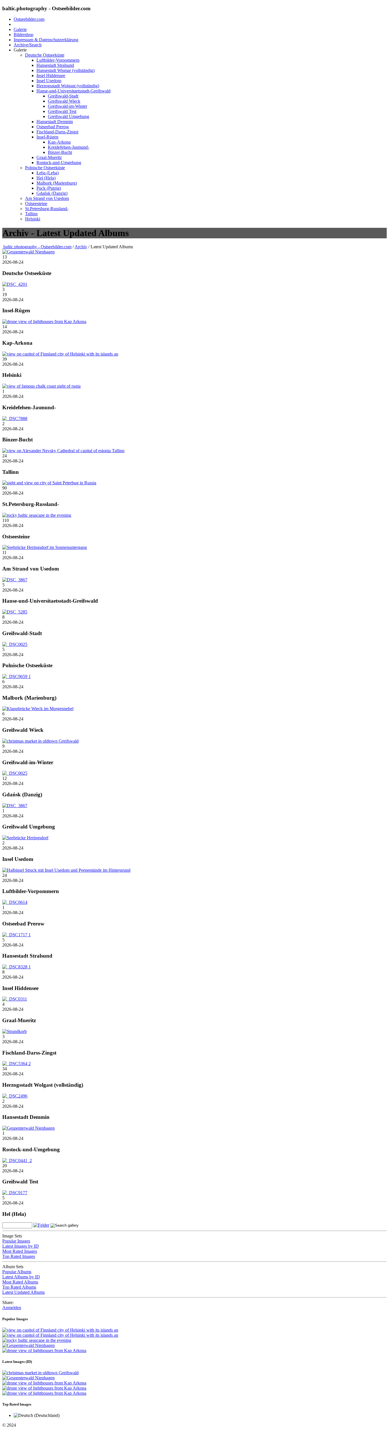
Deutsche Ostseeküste (44, 55)
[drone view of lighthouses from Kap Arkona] (44, 1350)
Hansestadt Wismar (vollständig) (65, 70)
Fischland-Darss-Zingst (57, 131)
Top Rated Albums (19, 1287)
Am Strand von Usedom (47, 198)
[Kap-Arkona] (44, 321)
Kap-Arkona (59, 142)
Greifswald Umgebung (68, 116)
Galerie (20, 29)
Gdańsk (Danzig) (51, 193)
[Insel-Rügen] (14, 284)
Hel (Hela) (46, 177)
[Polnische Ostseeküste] (14, 644)
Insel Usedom (48, 80)
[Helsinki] (60, 354)
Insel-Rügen (47, 137)
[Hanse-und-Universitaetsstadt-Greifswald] (14, 579)
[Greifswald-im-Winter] (40, 741)
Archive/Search (28, 44)
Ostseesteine (36, 203)
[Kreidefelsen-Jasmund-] (41, 386)
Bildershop (23, 34)
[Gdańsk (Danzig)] (14, 773)
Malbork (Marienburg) (56, 183)
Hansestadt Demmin (54, 121)
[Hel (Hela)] (14, 1192)
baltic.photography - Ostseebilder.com (36, 246)
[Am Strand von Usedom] (44, 547)
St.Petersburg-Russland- (46, 208)
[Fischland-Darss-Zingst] (14, 1031)
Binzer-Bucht (60, 152)
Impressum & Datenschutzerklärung (46, 39)
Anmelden (11, 1307)
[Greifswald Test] (17, 1160)
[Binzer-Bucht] (14, 418)
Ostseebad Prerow (52, 126)
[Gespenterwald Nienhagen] (28, 1345)
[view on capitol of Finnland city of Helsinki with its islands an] (60, 1330)
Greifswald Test (62, 111)
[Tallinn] (63, 450)
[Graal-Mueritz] (14, 999)
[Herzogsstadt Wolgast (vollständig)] (16, 1063)
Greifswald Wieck (64, 101)
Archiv (81, 246)
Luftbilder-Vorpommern (57, 60)
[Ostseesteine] (36, 515)
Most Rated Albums (20, 1282)
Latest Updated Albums (23, 1292)
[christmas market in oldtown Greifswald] (40, 1372)
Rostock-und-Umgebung (58, 162)
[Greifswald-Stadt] (14, 611)
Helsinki (32, 218)
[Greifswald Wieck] (37, 708)
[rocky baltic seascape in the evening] (36, 1340)
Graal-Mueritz (49, 157)
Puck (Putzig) (48, 188)
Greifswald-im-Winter (67, 106)
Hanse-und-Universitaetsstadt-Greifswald (73, 90)
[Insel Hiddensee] (16, 966)
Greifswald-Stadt (63, 96)
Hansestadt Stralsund (55, 65)
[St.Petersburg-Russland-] (49, 482)
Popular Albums (16, 1271)
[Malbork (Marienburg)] (16, 676)
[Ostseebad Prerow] (14, 902)
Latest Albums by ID (21, 1276)
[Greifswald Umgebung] (14, 805)
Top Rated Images (18, 1256)
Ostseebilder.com (29, 19)
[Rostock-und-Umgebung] (28, 1128)
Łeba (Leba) (47, 172)
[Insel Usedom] (25, 837)
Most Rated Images (19, 1251)
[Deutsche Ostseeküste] (28, 251)
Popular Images (16, 1241)
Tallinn (31, 213)
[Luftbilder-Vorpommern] (66, 870)
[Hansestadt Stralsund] (16, 934)
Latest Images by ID (20, 1246)
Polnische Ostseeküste (45, 167)
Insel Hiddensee (50, 75)
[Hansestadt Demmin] (14, 1096)
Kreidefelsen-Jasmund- (68, 147)
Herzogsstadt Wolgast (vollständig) (67, 85)
